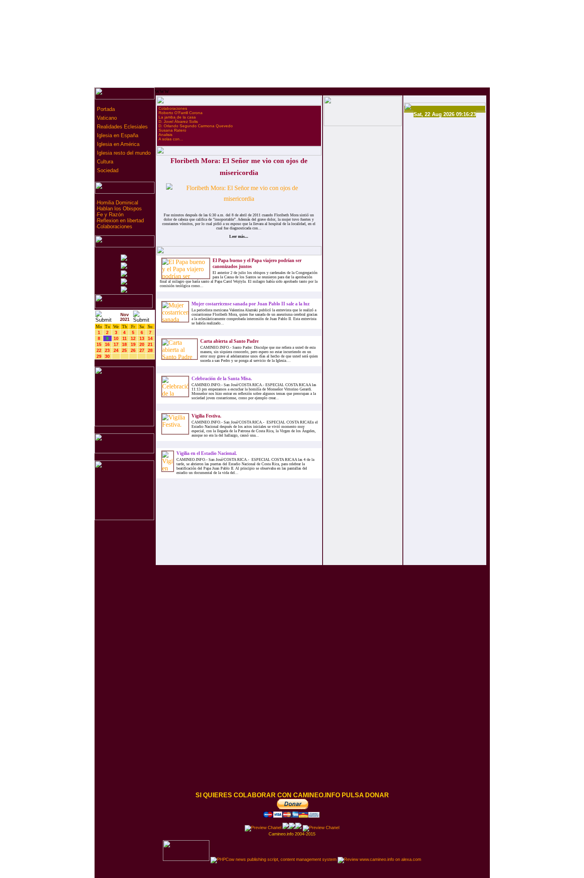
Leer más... (238, 236)
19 (133, 344)
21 (150, 344)
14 (150, 338)
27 (141, 350)
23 (107, 350)
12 (133, 338)
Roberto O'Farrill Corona (181, 113)
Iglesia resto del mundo (123, 153)
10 (116, 338)
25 (124, 350)
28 (150, 350)
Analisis (165, 134)
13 (141, 338)
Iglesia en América (117, 144)
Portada (105, 109)
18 (124, 344)
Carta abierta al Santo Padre (229, 341)
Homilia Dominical (117, 203)
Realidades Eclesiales (121, 127)
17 (116, 344)
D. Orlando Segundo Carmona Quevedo (196, 126)
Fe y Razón (110, 215)
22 (99, 350)
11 (124, 338)
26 (133, 350)
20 (141, 344)
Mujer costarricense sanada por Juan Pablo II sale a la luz (250, 304)
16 (107, 344)
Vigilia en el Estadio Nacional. (206, 453)
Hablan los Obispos (119, 209)
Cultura (104, 162)
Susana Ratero (172, 130)
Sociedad (106, 170)
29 (99, 356)
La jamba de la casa (177, 117)
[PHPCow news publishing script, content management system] (273, 859)
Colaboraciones (114, 226)
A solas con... (171, 139)
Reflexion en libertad (120, 220)
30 (107, 356)
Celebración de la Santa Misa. (221, 378)
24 (116, 350)
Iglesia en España (116, 135)
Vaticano (106, 118)
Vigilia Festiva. (206, 416)
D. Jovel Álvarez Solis (178, 121)
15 (99, 344)
